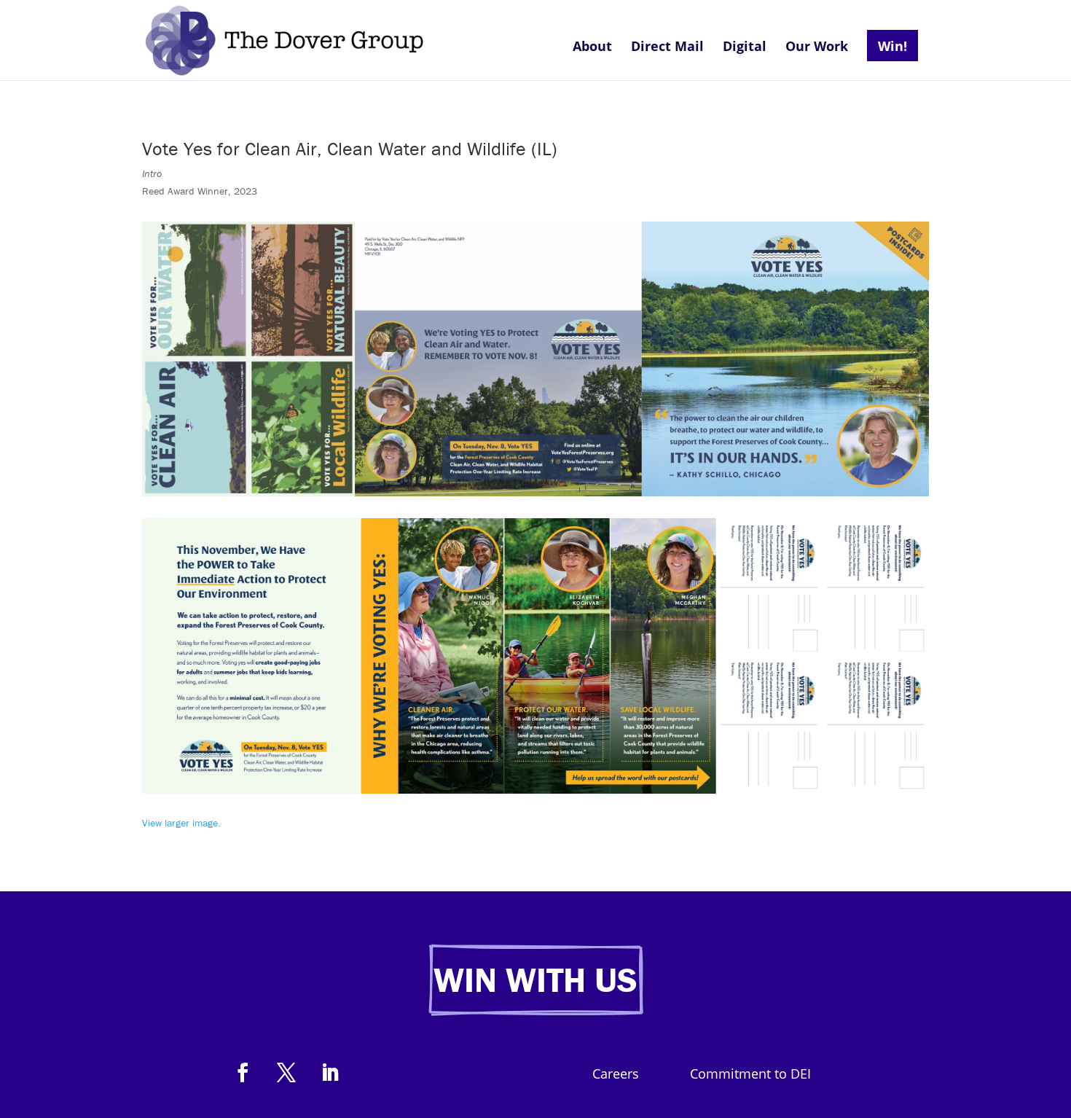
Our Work (816, 48)
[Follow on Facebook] (243, 1073)
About (592, 48)
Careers (615, 1075)
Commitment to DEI (750, 1075)
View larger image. (183, 822)
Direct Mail (667, 48)
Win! (892, 46)
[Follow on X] (286, 1073)
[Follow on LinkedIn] (330, 1073)
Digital (744, 48)
